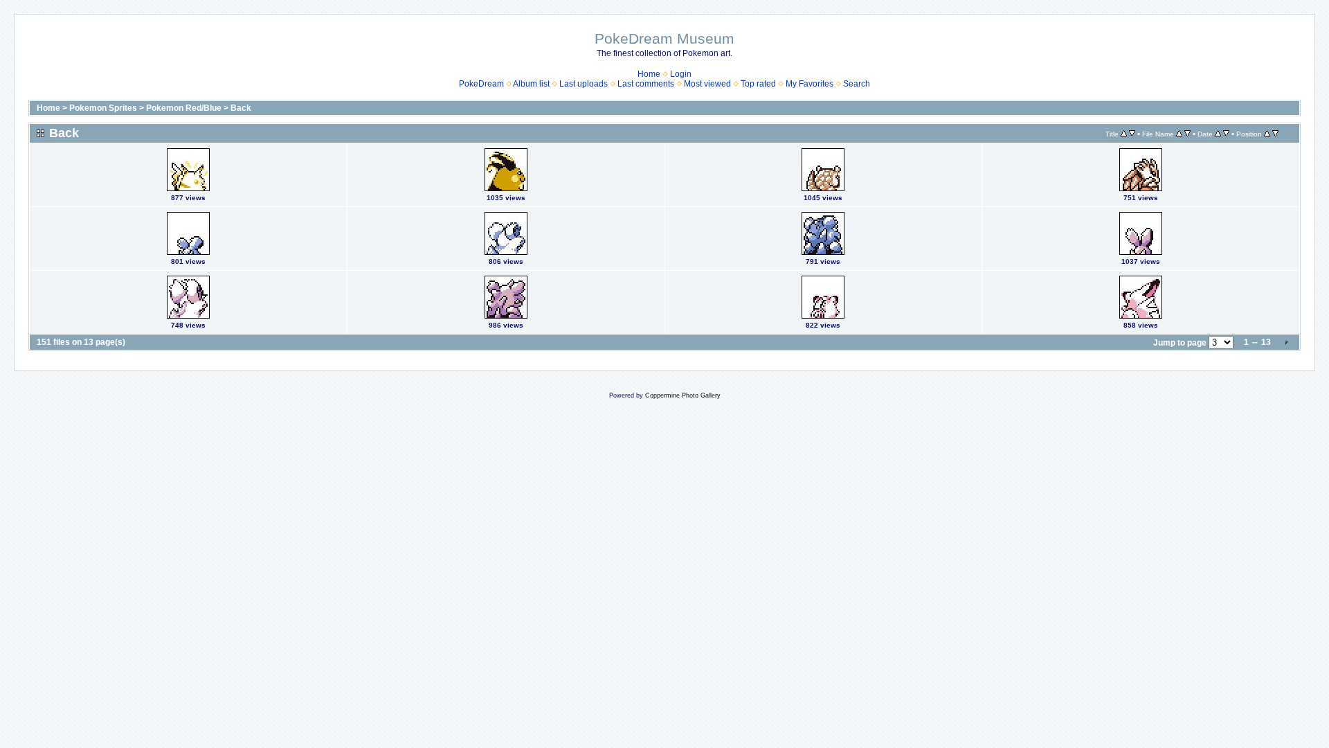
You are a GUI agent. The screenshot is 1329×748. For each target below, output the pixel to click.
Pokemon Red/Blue (184, 108)
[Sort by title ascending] (1124, 134)
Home (649, 74)
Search (856, 84)
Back (240, 108)
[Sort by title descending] (1132, 134)
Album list (531, 84)
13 (1266, 342)
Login (680, 74)
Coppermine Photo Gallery (683, 395)
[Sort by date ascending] (1218, 134)
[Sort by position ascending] (1267, 134)
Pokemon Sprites (103, 108)
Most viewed (707, 84)
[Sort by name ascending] (1179, 134)
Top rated (758, 84)
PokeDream (481, 84)
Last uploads (583, 84)
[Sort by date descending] (1226, 134)
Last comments (645, 84)
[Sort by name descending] (1187, 134)
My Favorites (809, 84)
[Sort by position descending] (1275, 134)
